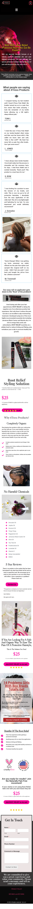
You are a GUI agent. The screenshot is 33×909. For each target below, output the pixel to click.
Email (6, 836)
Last (18, 833)
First (5, 833)
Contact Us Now (11, 867)
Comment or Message (12, 851)
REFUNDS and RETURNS (16, 894)
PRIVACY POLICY (16, 889)
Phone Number (9, 844)
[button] (16, 10)
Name (6, 827)
